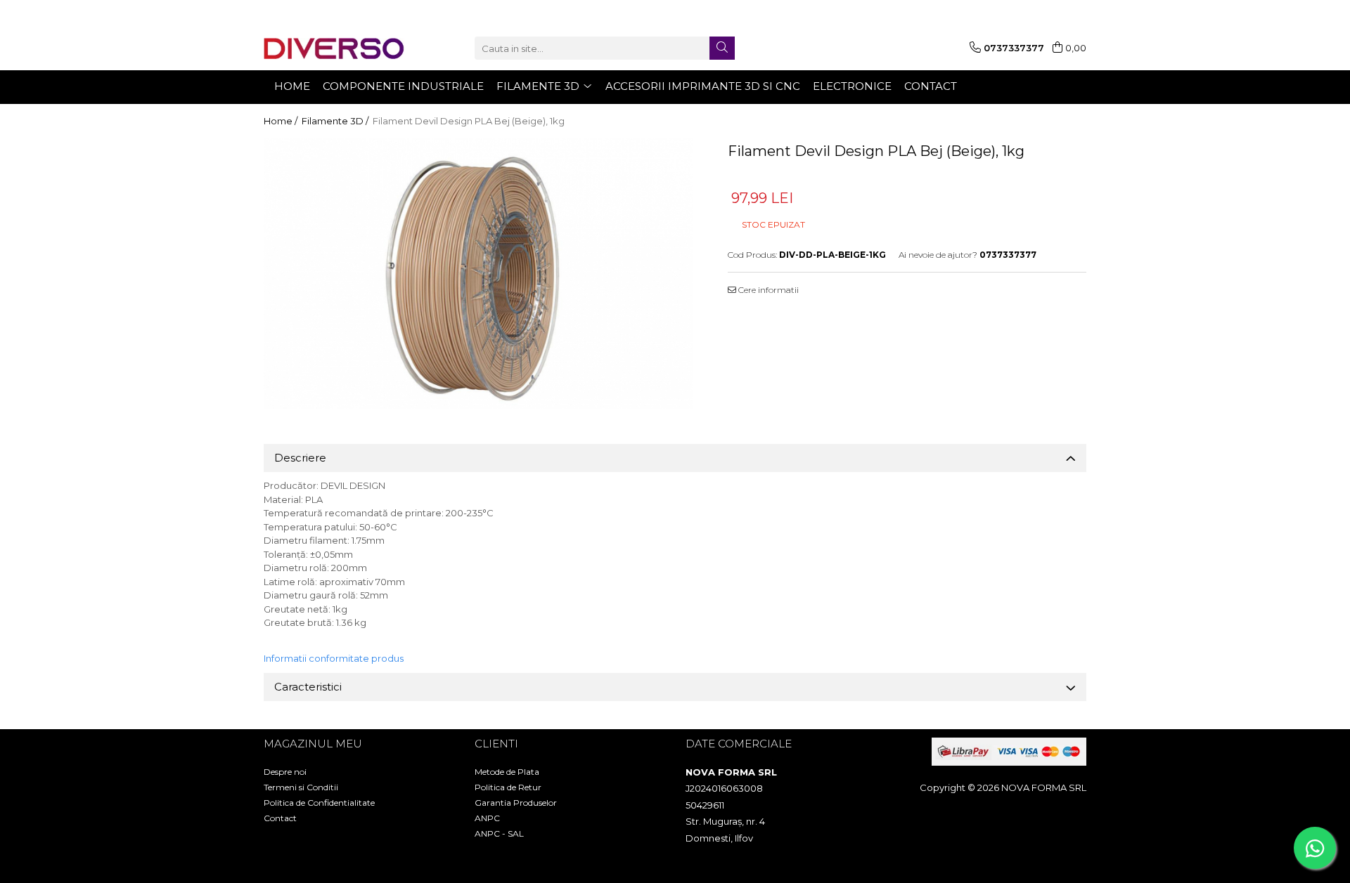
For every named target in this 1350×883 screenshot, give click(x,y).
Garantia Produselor (516, 802)
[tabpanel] (478, 273)
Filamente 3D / (336, 120)
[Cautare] (722, 48)
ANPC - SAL (499, 833)
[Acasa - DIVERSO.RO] (334, 48)
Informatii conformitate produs (334, 658)
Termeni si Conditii (301, 787)
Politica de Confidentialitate (319, 802)
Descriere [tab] (300, 457)
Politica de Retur (508, 787)
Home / (282, 120)
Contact (280, 818)
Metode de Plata (507, 771)
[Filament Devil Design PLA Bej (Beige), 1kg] (478, 273)
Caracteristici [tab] (308, 686)
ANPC (487, 818)
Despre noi (285, 771)
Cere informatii (767, 289)
